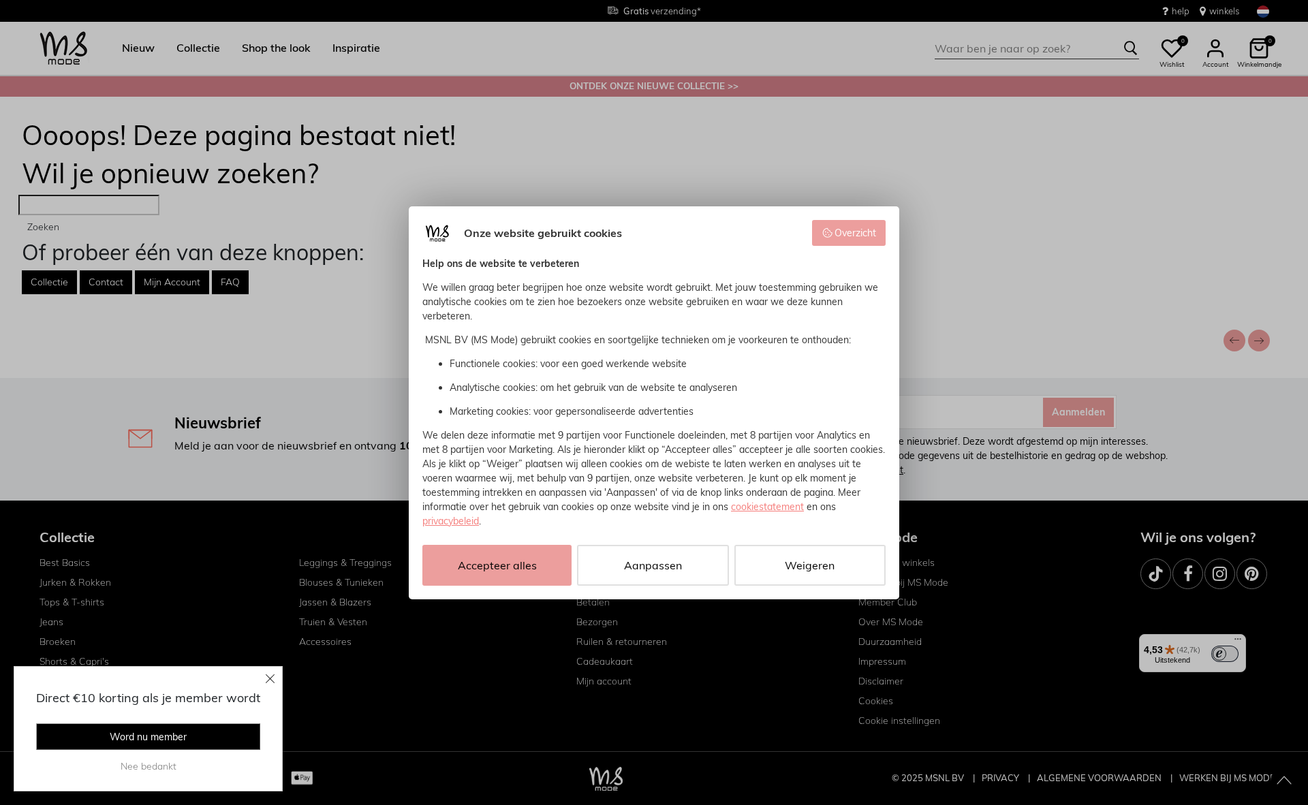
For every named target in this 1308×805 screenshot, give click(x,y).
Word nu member (148, 737)
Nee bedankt (148, 766)
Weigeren (810, 565)
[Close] (270, 678)
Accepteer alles (497, 565)
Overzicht (855, 233)
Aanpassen (653, 565)
